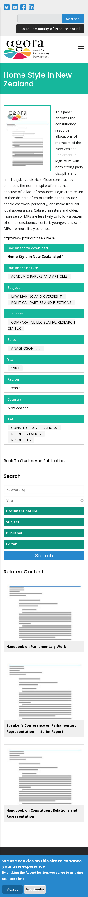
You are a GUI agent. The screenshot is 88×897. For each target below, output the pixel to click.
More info (16, 879)
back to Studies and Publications (35, 461)
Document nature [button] (21, 511)
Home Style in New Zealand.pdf (35, 256)
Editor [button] (11, 544)
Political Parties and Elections (41, 302)
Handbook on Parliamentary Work (36, 646)
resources (21, 440)
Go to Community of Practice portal (50, 29)
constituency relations (34, 427)
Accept (12, 889)
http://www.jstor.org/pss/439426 (29, 238)
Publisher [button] (14, 533)
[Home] (27, 49)
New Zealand (18, 408)
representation (26, 433)
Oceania (14, 388)
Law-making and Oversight (36, 296)
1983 (15, 368)
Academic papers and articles (39, 276)
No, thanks (35, 889)
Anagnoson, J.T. (25, 348)
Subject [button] (12, 522)
